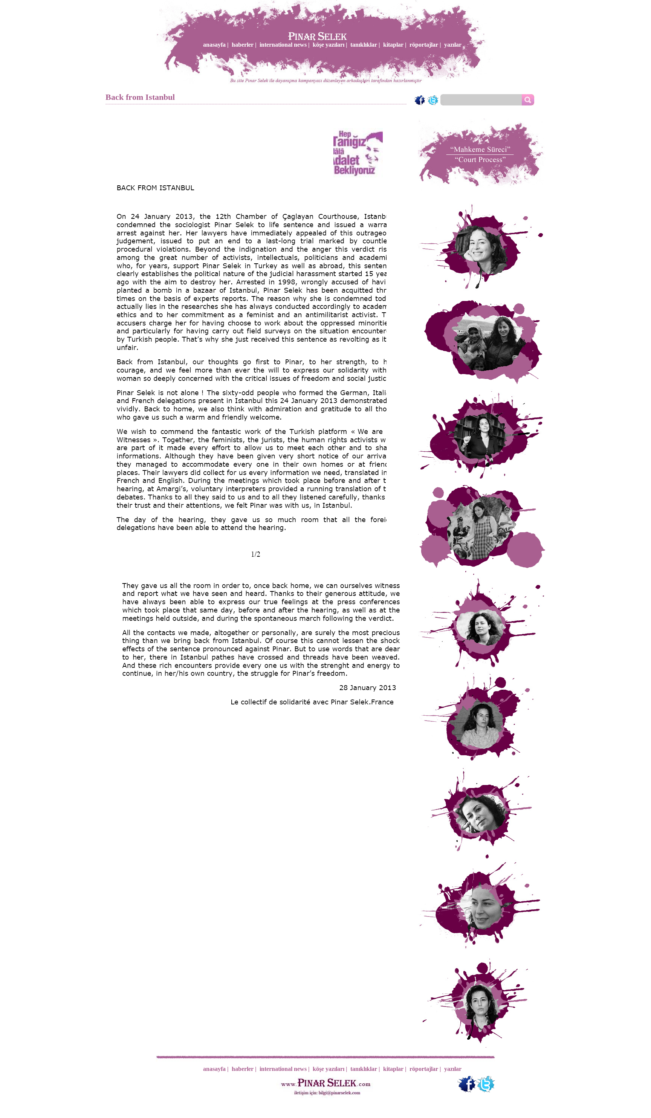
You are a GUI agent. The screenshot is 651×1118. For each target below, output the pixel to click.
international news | (285, 44)
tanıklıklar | (365, 44)
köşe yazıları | (330, 44)
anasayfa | (216, 44)
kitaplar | (394, 44)
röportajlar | (425, 44)
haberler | (244, 44)
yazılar (453, 44)
